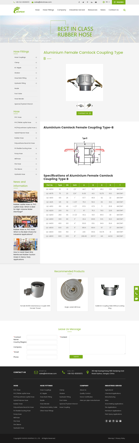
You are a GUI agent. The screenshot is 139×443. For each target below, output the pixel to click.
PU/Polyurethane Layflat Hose (25, 128)
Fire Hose (18, 164)
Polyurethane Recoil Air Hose (25, 143)
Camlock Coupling (58, 38)
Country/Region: (20, 342)
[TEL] (136, 293)
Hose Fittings (48, 9)
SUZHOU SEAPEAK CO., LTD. (31, 438)
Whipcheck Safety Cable (48, 407)
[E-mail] (136, 288)
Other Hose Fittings (46, 411)
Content (63, 337)
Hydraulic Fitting (20, 83)
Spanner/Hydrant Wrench (24, 104)
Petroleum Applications (113, 411)
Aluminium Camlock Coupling (80, 38)
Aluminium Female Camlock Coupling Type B (34, 41)
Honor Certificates (86, 397)
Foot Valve (18, 94)
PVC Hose (18, 117)
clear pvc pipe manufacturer (90, 400)
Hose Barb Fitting (20, 78)
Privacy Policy (120, 438)
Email (16, 352)
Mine (106, 400)
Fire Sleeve (18, 169)
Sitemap (111, 438)
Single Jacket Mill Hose (72, 307)
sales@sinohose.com (43, 2)
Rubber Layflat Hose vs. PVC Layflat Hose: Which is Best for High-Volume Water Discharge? (25, 208)
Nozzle (17, 88)
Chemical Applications (113, 393)
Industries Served (77, 9)
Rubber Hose (19, 138)
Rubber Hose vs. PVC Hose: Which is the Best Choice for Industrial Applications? (25, 232)
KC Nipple (18, 68)
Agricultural (109, 390)
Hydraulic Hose (20, 174)
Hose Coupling (65, 407)
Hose (37, 9)
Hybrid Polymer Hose (22, 133)
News (103, 9)
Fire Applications (110, 407)
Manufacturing (110, 397)
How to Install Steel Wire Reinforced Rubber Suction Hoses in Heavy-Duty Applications (24, 256)
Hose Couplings (41, 38)
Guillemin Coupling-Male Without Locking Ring (109, 307)
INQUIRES (120, 2)
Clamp (17, 63)
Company (61, 9)
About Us (83, 390)
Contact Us (114, 9)
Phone (16, 357)
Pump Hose (19, 154)
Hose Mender (19, 99)
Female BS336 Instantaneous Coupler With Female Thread (35, 307)
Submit (76, 357)
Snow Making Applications (114, 404)
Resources (92, 9)
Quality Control (85, 393)
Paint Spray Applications (113, 414)
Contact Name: (17, 337)
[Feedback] (136, 298)
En (107, 2)
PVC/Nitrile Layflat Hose (23, 123)
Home (16, 38)
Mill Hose (18, 159)
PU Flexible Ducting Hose (23, 148)
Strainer (17, 73)
